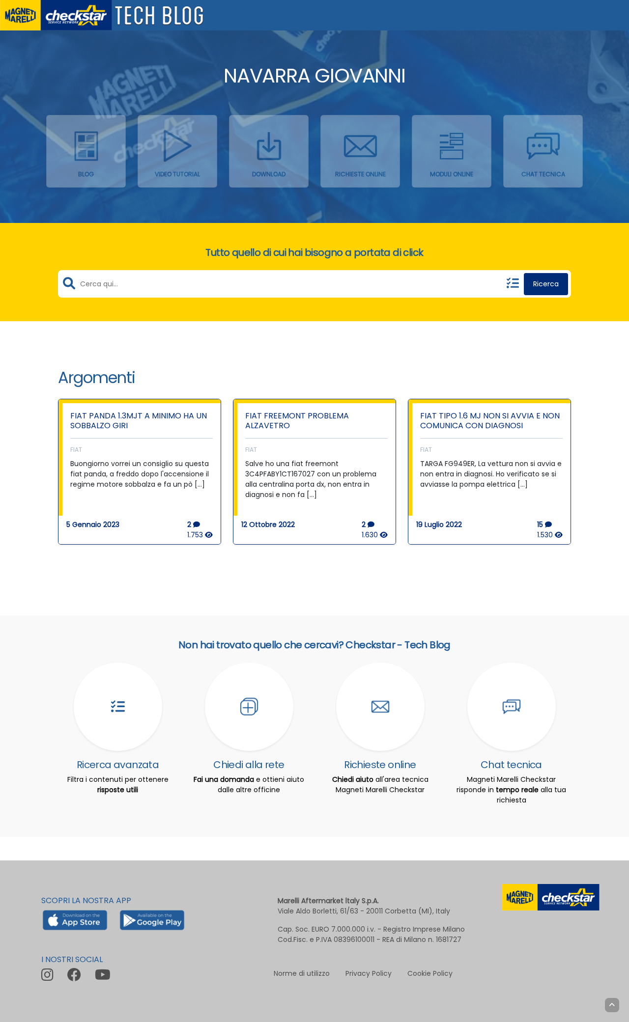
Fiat (76, 449)
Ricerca (546, 284)
